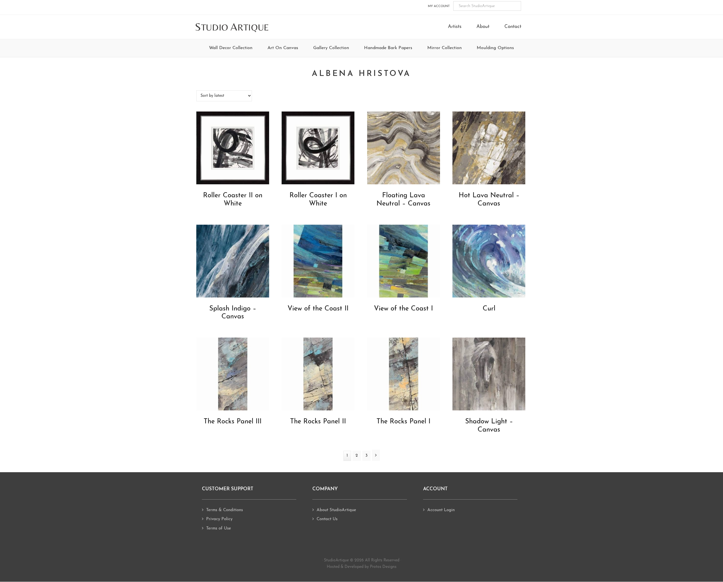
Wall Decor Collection (230, 48)
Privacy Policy (219, 519)
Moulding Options (495, 48)
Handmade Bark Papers (388, 48)
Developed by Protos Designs (371, 567)
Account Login (441, 510)
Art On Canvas (282, 48)
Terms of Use (218, 528)
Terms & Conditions (224, 510)
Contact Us (327, 519)
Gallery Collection (331, 48)
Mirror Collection (444, 48)
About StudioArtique (336, 510)
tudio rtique (232, 27)
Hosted (333, 567)
